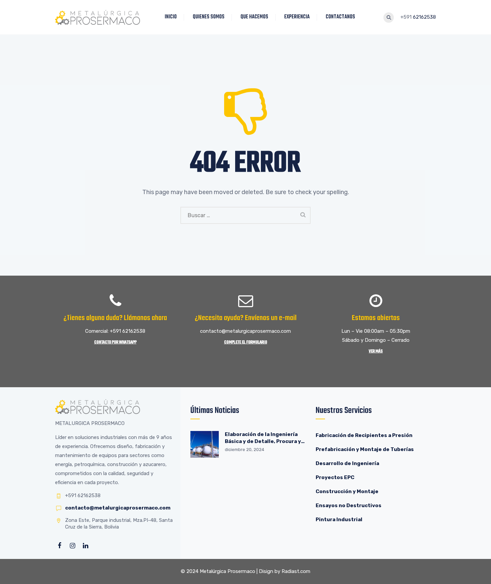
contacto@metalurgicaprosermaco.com (117, 508)
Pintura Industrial (339, 520)
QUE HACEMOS (254, 17)
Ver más (376, 351)
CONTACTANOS (340, 17)
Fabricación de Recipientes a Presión (365, 435)
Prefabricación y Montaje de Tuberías (365, 449)
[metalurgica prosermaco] (97, 17)
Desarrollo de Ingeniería (347, 463)
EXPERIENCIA (297, 17)
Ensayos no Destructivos (348, 505)
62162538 (424, 17)
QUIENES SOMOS (208, 17)
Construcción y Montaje (347, 491)
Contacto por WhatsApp (115, 342)
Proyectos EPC (335, 477)
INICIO (171, 17)
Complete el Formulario (245, 342)
